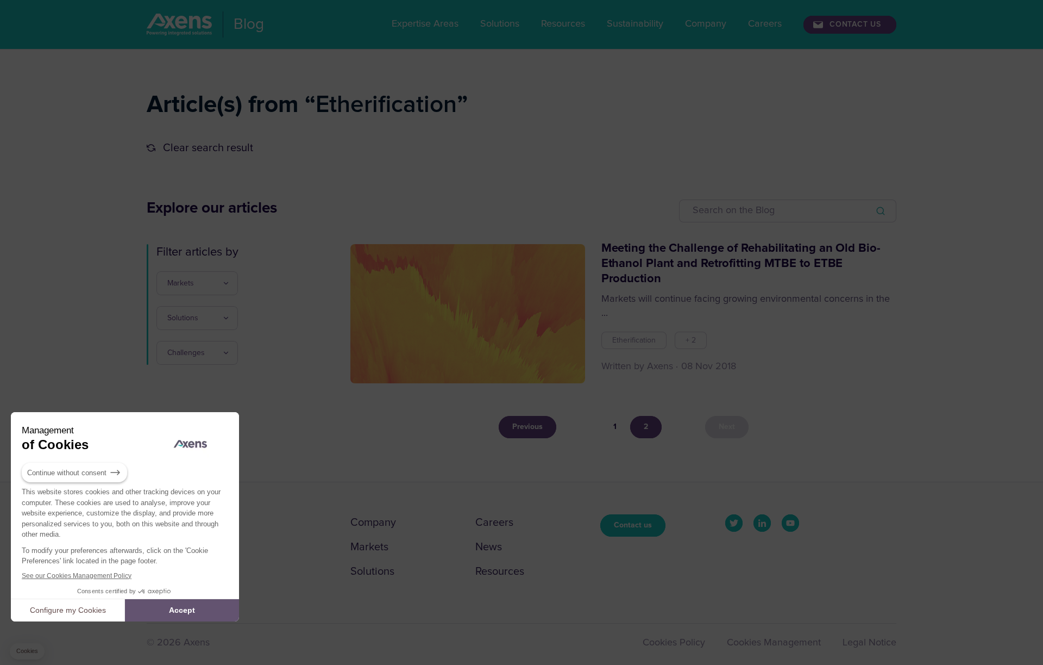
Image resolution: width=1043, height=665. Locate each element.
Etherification (634, 340)
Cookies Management (774, 643)
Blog (249, 24)
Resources (563, 24)
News (488, 547)
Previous (527, 427)
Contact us (633, 525)
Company (705, 24)
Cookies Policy (674, 643)
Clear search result (208, 147)
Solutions (499, 24)
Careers (765, 24)
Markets (369, 547)
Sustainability (635, 24)
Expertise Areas (425, 24)
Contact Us (855, 24)
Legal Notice (869, 643)
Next (727, 427)
